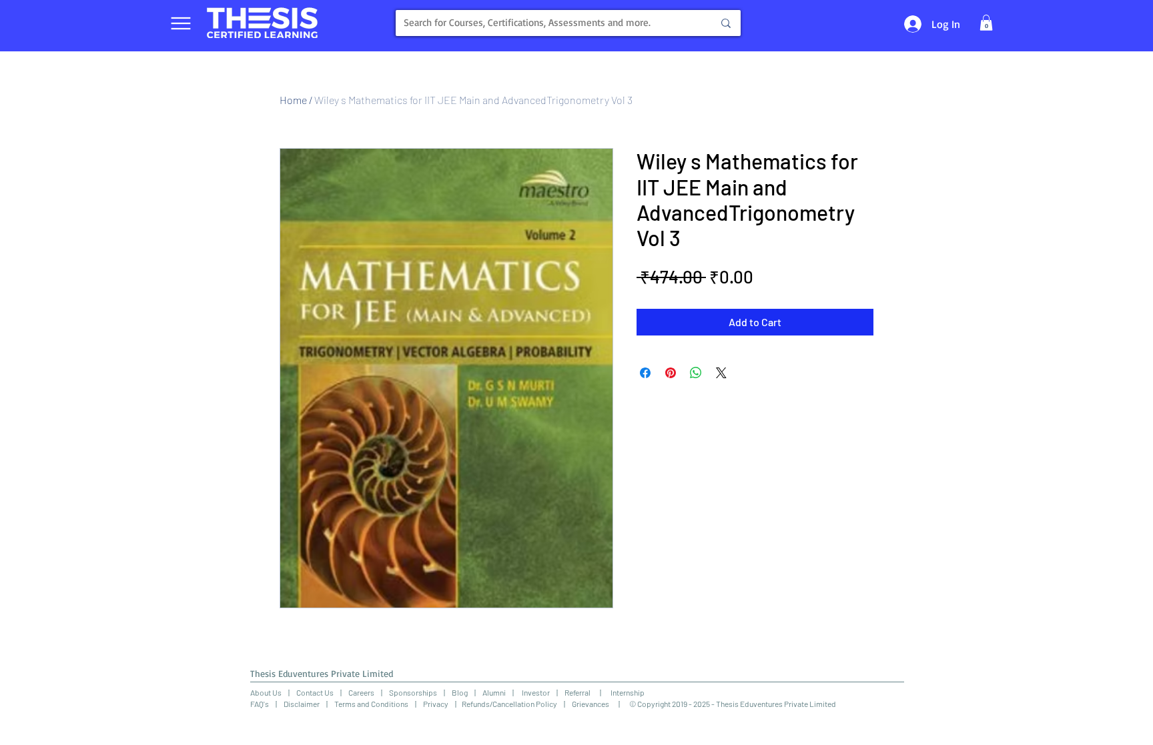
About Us (266, 692)
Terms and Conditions (371, 703)
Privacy (435, 703)
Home (293, 99)
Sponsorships (413, 692)
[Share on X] (721, 373)
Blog (460, 692)
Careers (361, 692)
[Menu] (180, 23)
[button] (986, 23)
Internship (623, 692)
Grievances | (600, 703)
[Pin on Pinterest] (671, 373)
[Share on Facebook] (645, 373)
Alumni (494, 692)
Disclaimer (302, 703)
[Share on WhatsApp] (696, 373)
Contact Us (315, 692)
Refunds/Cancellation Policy (509, 703)
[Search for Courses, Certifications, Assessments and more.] (726, 23)
